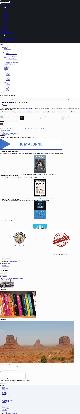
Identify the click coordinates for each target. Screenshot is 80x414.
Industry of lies (8, 258)
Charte (16, 245)
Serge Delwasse (6, 66)
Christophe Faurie (4, 406)
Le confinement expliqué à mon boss (9, 64)
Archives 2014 (8, 84)
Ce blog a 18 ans (67, 116)
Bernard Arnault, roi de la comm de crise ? (8, 267)
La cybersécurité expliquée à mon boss (11, 54)
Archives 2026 (8, 71)
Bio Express (5, 48)
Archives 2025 (8, 73)
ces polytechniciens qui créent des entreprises (16, 278)
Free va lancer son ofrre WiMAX (31, 111)
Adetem (3, 398)
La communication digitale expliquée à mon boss (13, 60)
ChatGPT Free (65, 254)
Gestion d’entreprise (7, 55)
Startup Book (4, 394)
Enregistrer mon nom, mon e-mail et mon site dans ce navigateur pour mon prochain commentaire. (15, 380)
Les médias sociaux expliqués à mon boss (12, 62)
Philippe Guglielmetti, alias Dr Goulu (7, 412)
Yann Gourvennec (7, 130)
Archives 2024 (8, 74)
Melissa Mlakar (6, 68)
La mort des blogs (27, 116)
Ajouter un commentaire (4, 378)
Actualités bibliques (5, 388)
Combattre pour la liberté (5, 266)
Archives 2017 (8, 80)
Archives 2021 (8, 76)
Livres (5, 50)
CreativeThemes (15, 413)
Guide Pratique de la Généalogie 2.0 (11, 58)
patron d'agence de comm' (19, 128)
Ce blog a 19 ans (46, 116)
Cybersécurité (6, 53)
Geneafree (3, 399)
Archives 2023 (8, 75)
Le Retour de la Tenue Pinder (12, 261)
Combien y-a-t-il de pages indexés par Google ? (11, 116)
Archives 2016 (8, 81)
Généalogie (5, 57)
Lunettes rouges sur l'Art (5, 390)
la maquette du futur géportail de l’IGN (28, 108)
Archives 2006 (8, 90)
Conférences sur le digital (7, 49)
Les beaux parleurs (4, 409)
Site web (1, 371)
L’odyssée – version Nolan (6, 268)
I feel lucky (22, 245)
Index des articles (6, 51)
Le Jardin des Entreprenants (6, 401)
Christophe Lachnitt (5, 407)
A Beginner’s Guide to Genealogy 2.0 (11, 59)
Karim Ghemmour (6, 67)
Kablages (1, 44)
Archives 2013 (8, 85)
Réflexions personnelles (5, 393)
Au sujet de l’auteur (5, 47)
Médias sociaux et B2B (9, 63)
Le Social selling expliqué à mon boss (11, 61)
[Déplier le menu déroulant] (8, 53)
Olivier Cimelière (4, 410)
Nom (1, 368)
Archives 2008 (8, 88)
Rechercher (67, 99)
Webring (19, 245)
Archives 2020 (8, 77)
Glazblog (3, 389)
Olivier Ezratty (4, 411)
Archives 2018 (8, 79)
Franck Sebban (6, 69)
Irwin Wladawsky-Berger (5, 408)
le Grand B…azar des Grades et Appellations (14, 260)
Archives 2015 (8, 83)
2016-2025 (5, 72)
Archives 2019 (8, 78)
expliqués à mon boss (43, 128)
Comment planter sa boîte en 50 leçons (11, 56)
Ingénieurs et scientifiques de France (7, 400)
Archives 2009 (8, 87)
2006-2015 (5, 82)
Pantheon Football (4, 392)
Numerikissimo (4, 402)
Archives (3, 70)
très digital (28, 128)
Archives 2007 (8, 89)
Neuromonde (4, 391)
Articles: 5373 (2, 132)
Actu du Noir (4, 387)
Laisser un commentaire (3, 383)
